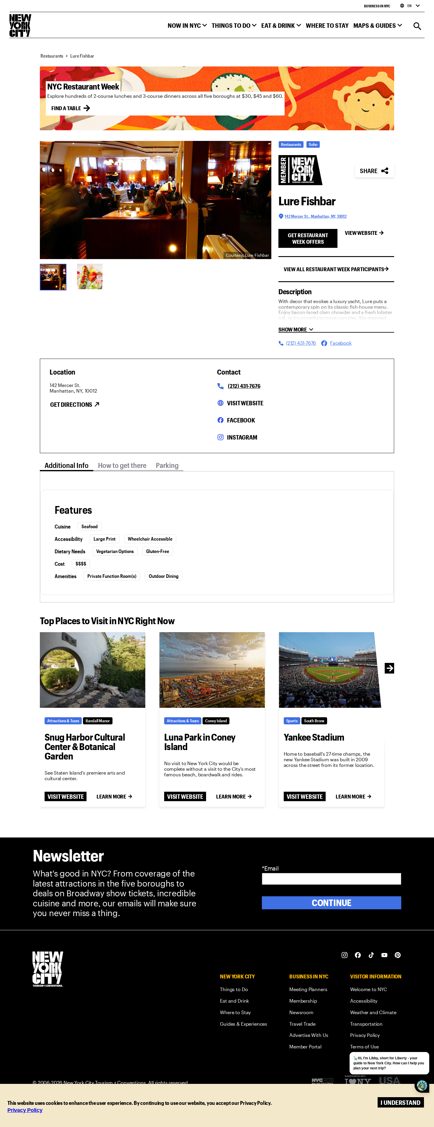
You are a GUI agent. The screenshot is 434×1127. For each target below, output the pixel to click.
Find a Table (66, 108)
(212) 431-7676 (244, 386)
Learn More (111, 796)
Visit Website (245, 402)
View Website (361, 233)
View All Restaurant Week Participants (334, 269)
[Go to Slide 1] (54, 276)
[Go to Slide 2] (92, 276)
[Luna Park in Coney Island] (212, 670)
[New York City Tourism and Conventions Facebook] (358, 955)
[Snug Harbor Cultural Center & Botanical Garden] (92, 670)
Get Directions (71, 404)
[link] (243, 990)
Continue (332, 902)
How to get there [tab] (122, 465)
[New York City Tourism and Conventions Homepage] (47, 970)
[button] (187, 26)
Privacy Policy (25, 1110)
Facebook (241, 420)
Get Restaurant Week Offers (308, 238)
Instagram (242, 437)
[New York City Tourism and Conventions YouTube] (384, 955)
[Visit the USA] (389, 1082)
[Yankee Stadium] (331, 670)
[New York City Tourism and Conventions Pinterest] (398, 955)
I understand (400, 1102)
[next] (390, 668)
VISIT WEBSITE (66, 796)
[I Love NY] (358, 1082)
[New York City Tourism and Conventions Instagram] (344, 955)
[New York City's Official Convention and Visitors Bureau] (325, 1083)
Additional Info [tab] (67, 465)
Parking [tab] (167, 465)
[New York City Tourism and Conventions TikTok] (371, 955)
